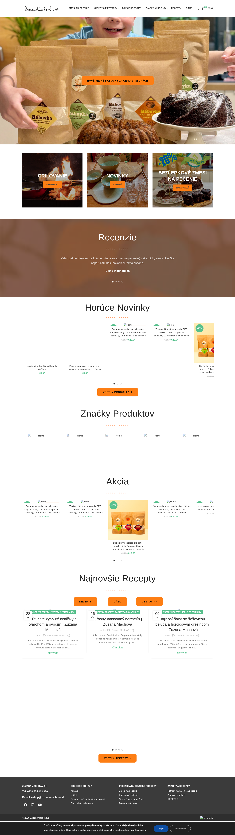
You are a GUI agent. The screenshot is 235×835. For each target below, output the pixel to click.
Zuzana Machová (56, 635)
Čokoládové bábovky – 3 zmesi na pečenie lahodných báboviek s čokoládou (171, 509)
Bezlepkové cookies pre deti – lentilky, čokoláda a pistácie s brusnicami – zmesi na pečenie (42, 369)
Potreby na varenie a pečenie (182, 791)
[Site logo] (42, 8)
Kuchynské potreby (128, 795)
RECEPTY (173, 799)
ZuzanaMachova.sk (40, 817)
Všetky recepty (40, 612)
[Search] (197, 8)
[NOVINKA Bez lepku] (171, 324)
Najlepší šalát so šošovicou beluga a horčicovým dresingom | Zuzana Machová (182, 624)
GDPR (74, 795)
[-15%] (214, 324)
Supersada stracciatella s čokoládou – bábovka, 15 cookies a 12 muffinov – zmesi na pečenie (214, 332)
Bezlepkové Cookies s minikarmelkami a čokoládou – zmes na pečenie (128, 369)
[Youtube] (40, 805)
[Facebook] (25, 805)
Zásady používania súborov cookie (88, 799)
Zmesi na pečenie (128, 791)
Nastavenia (180, 828)
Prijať (161, 828)
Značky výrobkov (176, 795)
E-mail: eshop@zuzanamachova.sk (43, 797)
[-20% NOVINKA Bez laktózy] (42, 501)
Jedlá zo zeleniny (191, 612)
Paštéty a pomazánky (62, 612)
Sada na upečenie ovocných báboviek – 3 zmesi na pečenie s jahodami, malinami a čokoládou (214, 509)
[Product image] (42, 343)
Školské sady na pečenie (131, 799)
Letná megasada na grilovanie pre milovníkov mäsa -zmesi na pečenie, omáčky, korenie (85, 509)
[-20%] (171, 501)
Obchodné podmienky (82, 803)
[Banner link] (52, 180)
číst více (53, 653)
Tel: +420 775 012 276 (35, 791)
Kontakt (74, 791)
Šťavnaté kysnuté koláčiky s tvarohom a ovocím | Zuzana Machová (53, 624)
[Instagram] (32, 805)
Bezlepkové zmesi (128, 803)
